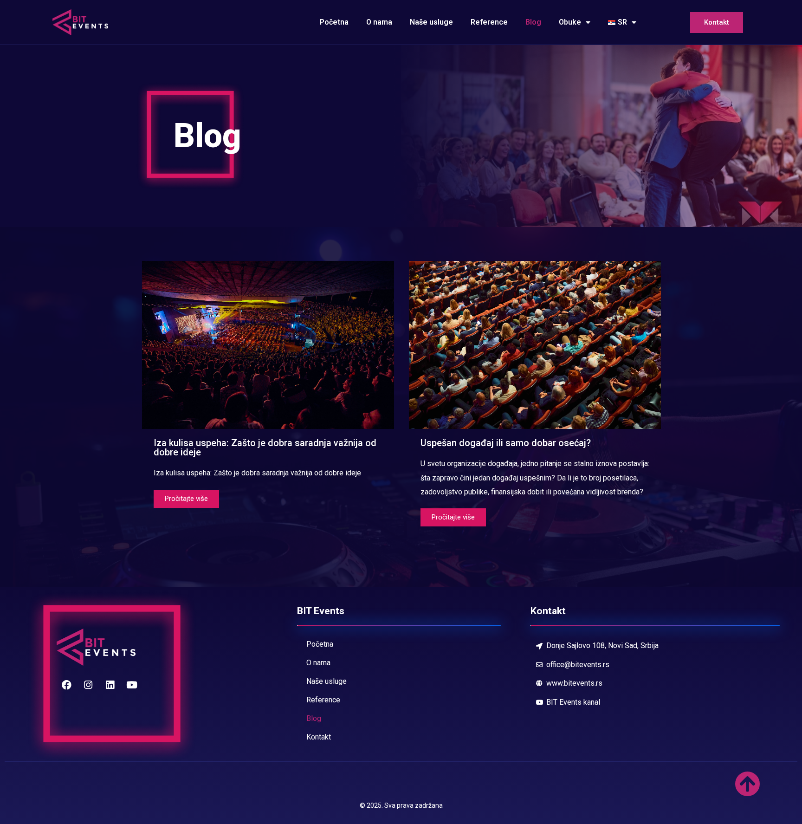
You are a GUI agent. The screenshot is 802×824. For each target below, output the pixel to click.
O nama (379, 22)
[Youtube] (132, 684)
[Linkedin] (110, 684)
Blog (533, 22)
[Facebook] (66, 684)
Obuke (570, 22)
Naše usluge (431, 22)
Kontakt (716, 22)
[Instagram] (88, 684)
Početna (334, 22)
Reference (489, 22)
